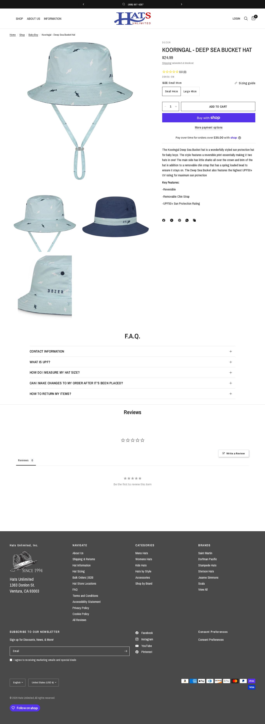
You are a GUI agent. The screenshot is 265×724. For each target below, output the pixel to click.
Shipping (166, 63)
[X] (172, 220)
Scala (201, 583)
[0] (252, 19)
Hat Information (82, 565)
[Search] (246, 19)
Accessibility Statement (87, 602)
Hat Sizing (79, 571)
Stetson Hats (206, 571)
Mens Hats (141, 553)
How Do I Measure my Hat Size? (55, 372)
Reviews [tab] (23, 460)
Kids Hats (141, 565)
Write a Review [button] (235, 453)
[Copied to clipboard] (195, 220)
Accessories (142, 577)
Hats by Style (143, 571)
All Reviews (79, 620)
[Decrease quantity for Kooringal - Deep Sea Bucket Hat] (165, 106)
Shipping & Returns (84, 559)
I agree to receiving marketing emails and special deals (45, 660)
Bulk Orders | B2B (83, 577)
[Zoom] (142, 48)
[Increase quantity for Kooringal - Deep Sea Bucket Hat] (176, 106)
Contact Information (47, 351)
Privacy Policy (81, 608)
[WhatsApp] (187, 220)
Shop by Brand (143, 583)
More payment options (209, 127)
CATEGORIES (144, 545)
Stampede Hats (207, 565)
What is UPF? (40, 362)
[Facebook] (164, 220)
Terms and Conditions (85, 596)
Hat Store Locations (84, 583)
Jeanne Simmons (208, 577)
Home (13, 34)
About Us (78, 553)
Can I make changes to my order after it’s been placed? (76, 383)
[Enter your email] (126, 651)
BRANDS (204, 545)
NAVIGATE (80, 545)
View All (203, 589)
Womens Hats (143, 559)
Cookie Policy (81, 614)
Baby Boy (33, 34)
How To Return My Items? (50, 393)
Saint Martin (205, 553)
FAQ (75, 589)
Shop (22, 34)
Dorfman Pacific (207, 559)
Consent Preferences (211, 639)
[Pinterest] (180, 220)
